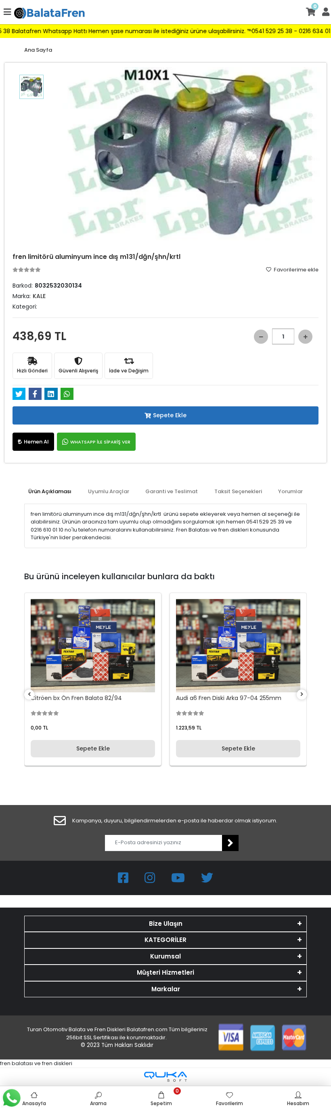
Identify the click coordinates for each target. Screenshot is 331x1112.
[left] (29, 694)
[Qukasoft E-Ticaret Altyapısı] (165, 1077)
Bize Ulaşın (165, 923)
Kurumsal (165, 956)
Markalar (165, 989)
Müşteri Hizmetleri (165, 972)
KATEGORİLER (165, 939)
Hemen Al (36, 442)
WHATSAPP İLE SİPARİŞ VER (100, 442)
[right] (302, 694)
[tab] (49, 491)
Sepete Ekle (169, 415)
